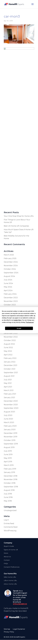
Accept (19, 328)
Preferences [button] (30, 322)
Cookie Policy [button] (17, 320)
